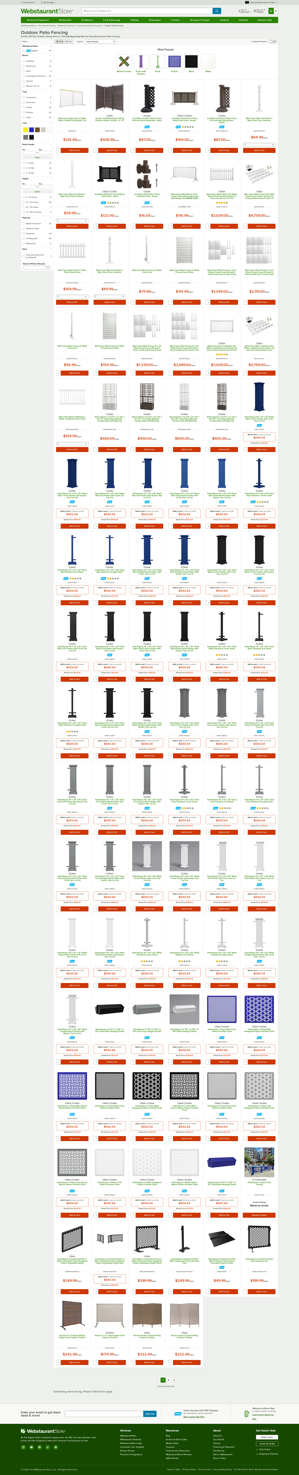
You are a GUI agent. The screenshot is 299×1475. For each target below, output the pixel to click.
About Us (217, 1436)
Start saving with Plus (193, 1417)
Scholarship (218, 1451)
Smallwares (87, 20)
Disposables (155, 20)
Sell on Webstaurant (222, 1454)
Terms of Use (204, 1469)
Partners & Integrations (131, 1454)
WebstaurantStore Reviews (179, 1454)
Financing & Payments (224, 1447)
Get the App (48, 2)
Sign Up (149, 1413)
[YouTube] (31, 1447)
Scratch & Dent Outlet (176, 1439)
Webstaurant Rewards (130, 1439)
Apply (37, 157)
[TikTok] (47, 1447)
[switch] (273, 41)
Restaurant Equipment (38, 20)
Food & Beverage (111, 20)
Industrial (243, 20)
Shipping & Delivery (268, 1454)
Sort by (80, 41)
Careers (217, 1443)
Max (40, 150)
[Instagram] (23, 1447)
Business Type (265, 20)
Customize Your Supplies (132, 1447)
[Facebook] (39, 1447)
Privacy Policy (189, 1469)
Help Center (29, 2)
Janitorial (224, 20)
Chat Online (265, 1449)
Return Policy (219, 1458)
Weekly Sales (172, 1443)
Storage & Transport (200, 20)
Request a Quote (259, 1215)
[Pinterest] (55, 1447)
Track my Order (267, 1443)
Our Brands (218, 1439)
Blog (168, 1436)
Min (23, 150)
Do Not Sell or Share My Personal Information (256, 1469)
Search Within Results (34, 263)
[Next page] (174, 1380)
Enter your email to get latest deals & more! (40, 1414)
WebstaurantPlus (128, 1436)
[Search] (48, 267)
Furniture (175, 20)
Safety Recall (172, 1458)
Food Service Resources (178, 1451)
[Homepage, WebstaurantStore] (47, 11)
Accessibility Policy (223, 1469)
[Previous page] (157, 1380)
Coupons (170, 1447)
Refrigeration (65, 20)
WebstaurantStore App (131, 1443)
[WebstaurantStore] (60, 1431)
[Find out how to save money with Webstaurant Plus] (147, 127)
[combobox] (146, 11)
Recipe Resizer (127, 1451)
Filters (25, 41)
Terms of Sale (173, 1469)
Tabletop (134, 20)
